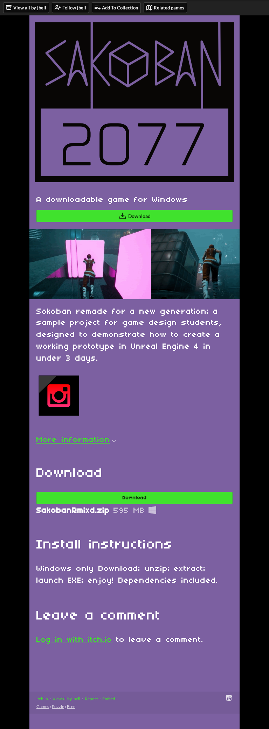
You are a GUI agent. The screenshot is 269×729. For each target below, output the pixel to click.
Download (139, 216)
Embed (108, 698)
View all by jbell (66, 698)
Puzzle (58, 706)
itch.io (42, 698)
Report (91, 698)
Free (71, 706)
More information (73, 440)
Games (42, 706)
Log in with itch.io (74, 640)
